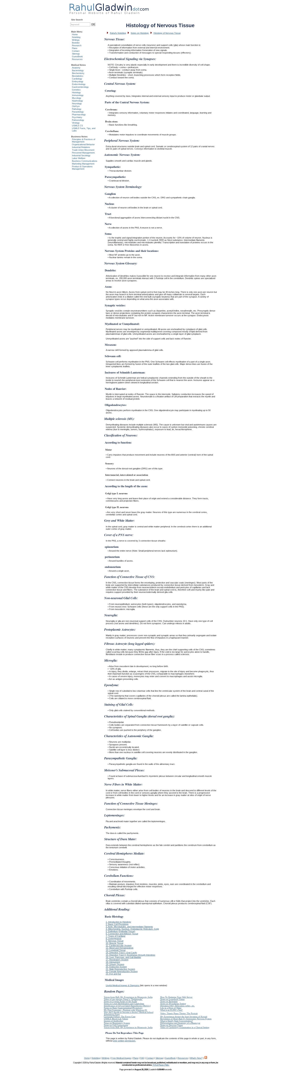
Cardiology (77, 79)
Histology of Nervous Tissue (167, 33)
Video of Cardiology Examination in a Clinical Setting (184, 1027)
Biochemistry (78, 73)
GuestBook (77, 56)
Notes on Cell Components (116, 1025)
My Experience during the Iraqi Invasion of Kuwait (183, 1017)
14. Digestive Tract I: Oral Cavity (121, 952)
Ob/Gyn (76, 106)
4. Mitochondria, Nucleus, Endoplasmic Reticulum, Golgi (132, 929)
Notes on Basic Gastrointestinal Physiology (123, 1008)
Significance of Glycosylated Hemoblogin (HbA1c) (127, 1006)
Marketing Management (83, 164)
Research (76, 45)
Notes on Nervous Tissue (171, 1025)
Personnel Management (83, 153)
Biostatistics (77, 76)
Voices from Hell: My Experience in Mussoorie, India (128, 997)
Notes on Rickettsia (169, 1001)
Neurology (77, 103)
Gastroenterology (80, 87)
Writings (76, 40)
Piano (74, 48)
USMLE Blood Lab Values (116, 1019)
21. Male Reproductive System (120, 969)
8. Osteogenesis (113, 938)
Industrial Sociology (81, 155)
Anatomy (76, 68)
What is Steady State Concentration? (176, 1021)
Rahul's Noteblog (118, 33)
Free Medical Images (121, 1058)
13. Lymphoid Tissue (116, 950)
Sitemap (76, 54)
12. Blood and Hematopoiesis (119, 948)
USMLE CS (77, 125)
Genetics (76, 90)
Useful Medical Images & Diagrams (123, 985)
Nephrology (77, 101)
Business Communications (84, 161)
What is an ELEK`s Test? (171, 1010)
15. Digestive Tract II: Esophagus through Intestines (130, 955)
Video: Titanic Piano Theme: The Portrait (179, 1013)
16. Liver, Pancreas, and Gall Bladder (123, 957)
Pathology (76, 109)
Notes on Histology (140, 33)
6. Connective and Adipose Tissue (122, 934)
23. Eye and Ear (113, 974)
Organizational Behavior (83, 144)
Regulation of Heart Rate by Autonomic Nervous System (186, 1019)
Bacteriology (78, 70)
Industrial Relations (81, 147)
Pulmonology (78, 120)
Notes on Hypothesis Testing (173, 1004)
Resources (77, 59)
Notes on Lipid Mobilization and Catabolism (124, 1004)
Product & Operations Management (82, 167)
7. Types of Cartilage (115, 936)
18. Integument (113, 962)
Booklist (75, 43)
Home (75, 34)
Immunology (78, 95)
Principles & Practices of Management (83, 140)
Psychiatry (77, 117)
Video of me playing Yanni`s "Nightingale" (123, 999)
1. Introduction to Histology (118, 922)
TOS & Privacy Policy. (160, 1065)
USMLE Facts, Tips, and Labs (83, 129)
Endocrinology (79, 84)
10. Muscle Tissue (114, 943)
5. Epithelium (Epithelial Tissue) (120, 931)
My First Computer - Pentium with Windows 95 (125, 1010)
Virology (76, 123)
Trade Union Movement (83, 150)
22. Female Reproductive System (122, 971)
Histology (76, 92)
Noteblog (76, 37)
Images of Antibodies (113, 1021)
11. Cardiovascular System (119, 945)
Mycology (76, 98)
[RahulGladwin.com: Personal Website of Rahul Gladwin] (108, 8)
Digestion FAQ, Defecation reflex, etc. (177, 1006)
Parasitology (78, 112)
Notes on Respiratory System (117, 1023)
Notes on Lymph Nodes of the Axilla (120, 1001)
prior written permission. (124, 1041)
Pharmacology (79, 114)
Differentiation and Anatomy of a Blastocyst (180, 1023)
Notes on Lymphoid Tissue (172, 999)
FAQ (142, 1058)
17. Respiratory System (117, 959)
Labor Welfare (78, 158)
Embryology (77, 81)
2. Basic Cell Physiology (117, 924)
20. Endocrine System (116, 967)
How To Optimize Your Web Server (176, 997)
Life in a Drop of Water (170, 1008)
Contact (75, 51)
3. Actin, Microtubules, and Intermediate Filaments (129, 926)
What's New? (196, 1058)
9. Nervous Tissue (114, 941)
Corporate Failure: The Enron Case (119, 1017)
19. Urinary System (115, 964)
